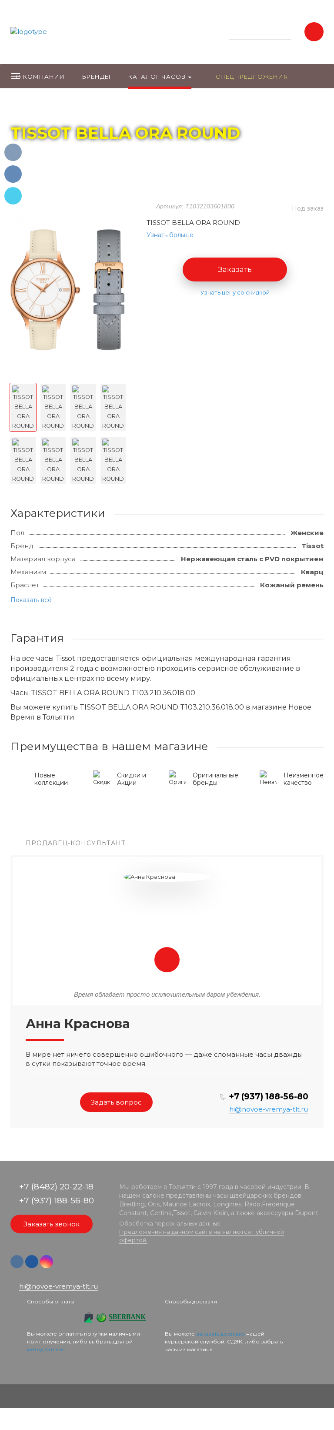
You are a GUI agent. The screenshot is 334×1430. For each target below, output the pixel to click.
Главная (26, 109)
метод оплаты (46, 1349)
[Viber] (74, 1266)
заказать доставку (220, 1333)
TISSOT (94, 109)
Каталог (61, 109)
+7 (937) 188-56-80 (268, 1097)
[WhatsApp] (61, 1266)
